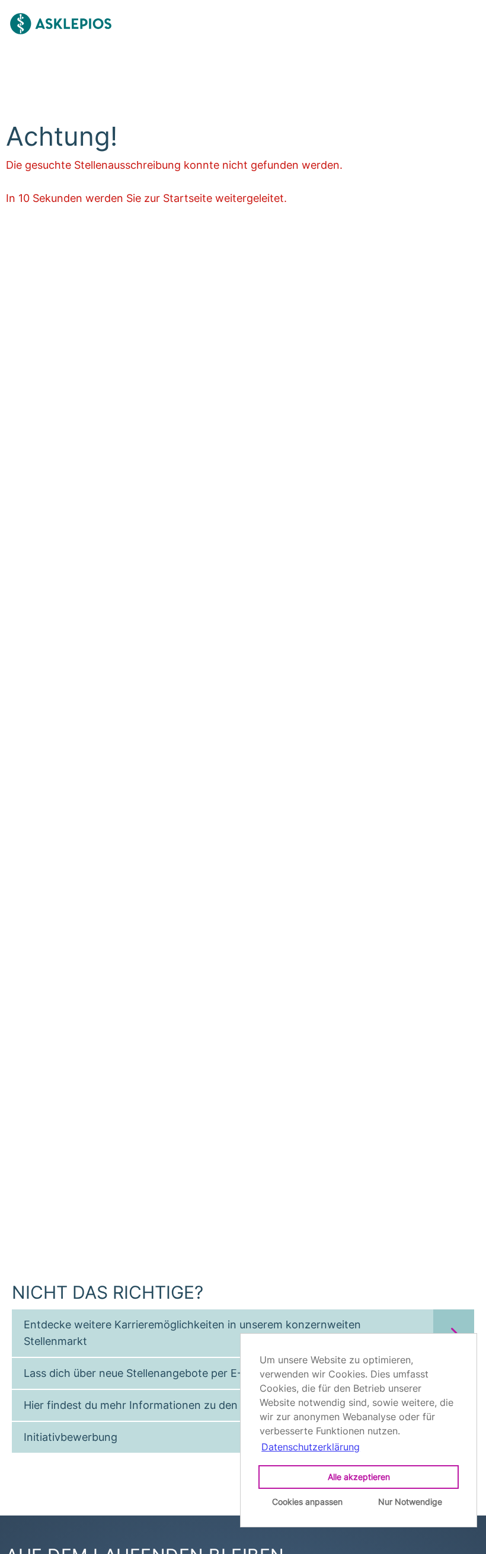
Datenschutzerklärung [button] (310, 1447)
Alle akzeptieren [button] (359, 1477)
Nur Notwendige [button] (410, 1502)
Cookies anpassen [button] (307, 1502)
